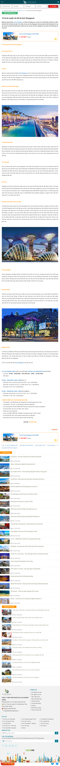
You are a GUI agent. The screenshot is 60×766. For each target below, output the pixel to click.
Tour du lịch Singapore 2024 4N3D (29, 34)
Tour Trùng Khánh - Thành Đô (29, 723)
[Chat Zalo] (52, 763)
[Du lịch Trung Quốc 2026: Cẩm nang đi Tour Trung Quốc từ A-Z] (7, 620)
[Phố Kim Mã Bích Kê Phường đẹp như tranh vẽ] (5, 489)
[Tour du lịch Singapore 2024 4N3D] (10, 36)
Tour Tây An (43, 725)
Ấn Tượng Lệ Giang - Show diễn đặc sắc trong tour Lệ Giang (26, 647)
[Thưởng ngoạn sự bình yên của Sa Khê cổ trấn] (5, 496)
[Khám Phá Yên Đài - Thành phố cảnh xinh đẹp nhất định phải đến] (5, 586)
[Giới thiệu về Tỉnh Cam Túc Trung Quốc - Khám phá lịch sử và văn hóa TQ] (7, 642)
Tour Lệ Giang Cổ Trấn (8, 721)
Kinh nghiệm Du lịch (10, 13)
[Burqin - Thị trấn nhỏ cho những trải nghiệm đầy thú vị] (5, 601)
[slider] (54, 429)
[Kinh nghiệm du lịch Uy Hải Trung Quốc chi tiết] (5, 534)
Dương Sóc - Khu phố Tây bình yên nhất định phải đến (26, 456)
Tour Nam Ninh (7, 723)
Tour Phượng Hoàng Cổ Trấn (29, 719)
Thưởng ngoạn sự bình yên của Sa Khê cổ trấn (24, 494)
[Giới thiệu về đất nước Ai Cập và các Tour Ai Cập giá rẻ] (7, 680)
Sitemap (33, 705)
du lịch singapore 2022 (40, 445)
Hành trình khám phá (36, 699)
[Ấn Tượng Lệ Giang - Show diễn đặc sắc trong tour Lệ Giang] (7, 650)
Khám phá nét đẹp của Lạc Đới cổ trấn (22, 501)
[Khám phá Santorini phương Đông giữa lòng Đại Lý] (5, 519)
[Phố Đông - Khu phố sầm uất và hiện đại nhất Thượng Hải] (5, 549)
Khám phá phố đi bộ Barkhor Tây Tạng (22, 561)
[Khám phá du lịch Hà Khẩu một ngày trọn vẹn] (5, 511)
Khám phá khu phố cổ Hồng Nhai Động (22, 576)
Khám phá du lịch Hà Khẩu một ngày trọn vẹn (24, 509)
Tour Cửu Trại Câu (26, 721)
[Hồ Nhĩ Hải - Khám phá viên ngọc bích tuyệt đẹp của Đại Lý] (5, 481)
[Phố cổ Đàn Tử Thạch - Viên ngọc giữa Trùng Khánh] (5, 571)
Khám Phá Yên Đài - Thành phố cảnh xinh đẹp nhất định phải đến (29, 584)
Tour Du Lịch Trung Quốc (9, 719)
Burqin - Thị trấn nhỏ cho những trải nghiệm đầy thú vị (26, 598)
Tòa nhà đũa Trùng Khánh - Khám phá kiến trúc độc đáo (27, 524)
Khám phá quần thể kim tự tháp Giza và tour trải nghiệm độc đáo (28, 655)
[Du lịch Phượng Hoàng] (30, 2)
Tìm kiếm (53, 6)
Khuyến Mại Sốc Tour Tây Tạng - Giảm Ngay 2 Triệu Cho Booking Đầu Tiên (30, 625)
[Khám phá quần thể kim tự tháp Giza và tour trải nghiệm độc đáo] (7, 657)
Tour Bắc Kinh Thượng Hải (46, 719)
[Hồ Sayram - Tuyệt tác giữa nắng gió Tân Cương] (5, 593)
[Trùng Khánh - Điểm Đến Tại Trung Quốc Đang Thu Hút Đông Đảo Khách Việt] (7, 612)
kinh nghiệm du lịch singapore (26, 445)
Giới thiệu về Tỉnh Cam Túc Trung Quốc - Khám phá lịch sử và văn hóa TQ (30, 640)
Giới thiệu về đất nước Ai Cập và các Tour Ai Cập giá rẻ (25, 677)
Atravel (23, 728)
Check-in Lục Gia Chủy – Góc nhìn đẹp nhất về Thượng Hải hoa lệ (29, 554)
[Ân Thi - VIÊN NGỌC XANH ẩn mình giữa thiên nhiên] (5, 541)
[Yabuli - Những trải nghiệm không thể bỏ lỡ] (5, 466)
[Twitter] (9, 746)
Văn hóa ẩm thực (35, 701)
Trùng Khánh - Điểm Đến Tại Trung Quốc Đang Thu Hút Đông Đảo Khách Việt (30, 610)
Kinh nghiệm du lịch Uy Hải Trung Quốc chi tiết (24, 531)
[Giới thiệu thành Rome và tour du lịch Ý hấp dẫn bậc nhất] (7, 665)
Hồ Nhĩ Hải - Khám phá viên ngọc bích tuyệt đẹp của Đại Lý (27, 479)
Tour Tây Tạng (25, 725)
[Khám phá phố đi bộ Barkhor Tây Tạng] (5, 563)
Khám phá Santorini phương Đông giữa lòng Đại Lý (25, 516)
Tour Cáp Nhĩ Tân (44, 721)
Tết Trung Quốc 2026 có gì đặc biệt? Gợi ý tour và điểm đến (26, 632)
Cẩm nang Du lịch (35, 696)
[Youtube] (12, 746)
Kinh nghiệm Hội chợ (36, 692)
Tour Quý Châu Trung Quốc (9, 728)
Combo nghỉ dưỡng (36, 703)
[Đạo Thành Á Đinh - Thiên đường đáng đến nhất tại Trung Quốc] (5, 474)
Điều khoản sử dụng (36, 707)
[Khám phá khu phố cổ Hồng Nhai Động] (5, 578)
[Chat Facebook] (57, 763)
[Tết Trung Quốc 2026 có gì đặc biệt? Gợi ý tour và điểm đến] (7, 635)
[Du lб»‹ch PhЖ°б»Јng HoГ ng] (7, 692)
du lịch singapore (51, 445)
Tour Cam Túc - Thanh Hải (9, 725)
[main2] (58, 2)
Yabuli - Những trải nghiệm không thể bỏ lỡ (23, 464)
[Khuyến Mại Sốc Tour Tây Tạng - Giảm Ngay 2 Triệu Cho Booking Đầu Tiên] (7, 627)
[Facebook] (3, 746)
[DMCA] (30, 750)
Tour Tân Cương (44, 723)
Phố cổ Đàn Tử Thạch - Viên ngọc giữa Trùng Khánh (25, 569)
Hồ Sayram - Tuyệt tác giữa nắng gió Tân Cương (24, 591)
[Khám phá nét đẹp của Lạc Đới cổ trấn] (5, 504)
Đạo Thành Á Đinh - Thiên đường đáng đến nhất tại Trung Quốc (29, 471)
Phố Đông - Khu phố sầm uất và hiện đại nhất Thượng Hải (27, 546)
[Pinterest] (6, 746)
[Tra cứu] (56, 741)
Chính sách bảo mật (36, 710)
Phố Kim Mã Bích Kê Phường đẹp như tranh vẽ (24, 486)
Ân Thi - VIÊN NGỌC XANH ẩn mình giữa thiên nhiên (25, 539)
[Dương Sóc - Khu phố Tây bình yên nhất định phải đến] (5, 459)
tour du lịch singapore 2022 (11, 445)
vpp (32, 738)
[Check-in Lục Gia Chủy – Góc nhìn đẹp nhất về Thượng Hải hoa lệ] (5, 556)
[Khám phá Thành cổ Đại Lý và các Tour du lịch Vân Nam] (7, 672)
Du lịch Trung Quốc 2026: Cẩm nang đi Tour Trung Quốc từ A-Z (27, 617)
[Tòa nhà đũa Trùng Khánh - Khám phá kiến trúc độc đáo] (5, 526)
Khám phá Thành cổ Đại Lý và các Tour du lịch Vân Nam (26, 670)
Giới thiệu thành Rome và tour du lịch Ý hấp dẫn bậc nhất (26, 662)
